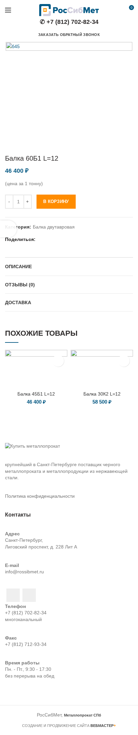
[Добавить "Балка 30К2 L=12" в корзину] (124, 361)
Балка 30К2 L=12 (102, 394)
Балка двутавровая (54, 227)
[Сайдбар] (8, 228)
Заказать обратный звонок (69, 35)
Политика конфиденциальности (40, 496)
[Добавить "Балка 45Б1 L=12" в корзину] (58, 361)
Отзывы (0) (20, 284)
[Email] (50, 239)
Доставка (18, 302)
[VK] (75, 239)
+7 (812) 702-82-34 (26, 612)
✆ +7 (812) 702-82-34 (69, 21)
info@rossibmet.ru (24, 571)
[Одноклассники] (66, 239)
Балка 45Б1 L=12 (36, 394)
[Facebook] (41, 239)
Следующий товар (129, 144)
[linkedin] (58, 239)
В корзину (56, 201)
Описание (18, 266)
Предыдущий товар (116, 144)
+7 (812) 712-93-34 (26, 644)
